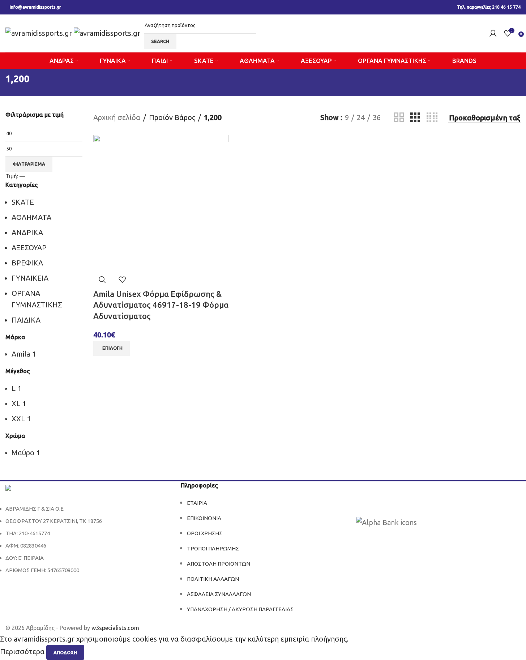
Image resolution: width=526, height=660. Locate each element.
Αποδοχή (65, 652)
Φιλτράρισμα (29, 163)
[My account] (493, 33)
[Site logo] (39, 32)
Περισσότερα (23, 652)
